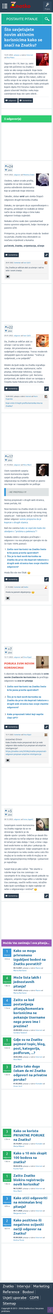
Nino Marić (27, 465)
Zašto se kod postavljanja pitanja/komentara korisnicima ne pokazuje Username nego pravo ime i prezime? (29, 1013)
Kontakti (39, 1084)
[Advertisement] (26, 141)
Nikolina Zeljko (28, 175)
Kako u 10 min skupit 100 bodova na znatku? (30, 1157)
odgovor (17, 175)
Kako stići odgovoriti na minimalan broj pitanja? (30, 1202)
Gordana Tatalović (20, 1033)
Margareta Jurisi (19, 1213)
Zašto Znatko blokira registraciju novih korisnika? (28, 1180)
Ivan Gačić (27, 263)
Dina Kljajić (27, 657)
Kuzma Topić (18, 1169)
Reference (11, 1292)
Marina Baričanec (20, 971)
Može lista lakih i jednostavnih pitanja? (27, 981)
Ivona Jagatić (28, 819)
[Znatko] (20, 4)
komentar (17, 263)
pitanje (16, 55)
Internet (30, 55)
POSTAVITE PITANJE (22, 19)
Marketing (41, 1286)
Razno (38, 968)
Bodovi (28, 1292)
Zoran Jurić (17, 1086)
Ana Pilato (10, 58)
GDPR (34, 1298)
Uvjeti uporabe (15, 1298)
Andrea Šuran (18, 1240)
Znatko (25, 587)
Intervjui (23, 1286)
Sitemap (9, 1303)
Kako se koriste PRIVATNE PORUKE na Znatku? (29, 1135)
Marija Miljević (18, 1146)
